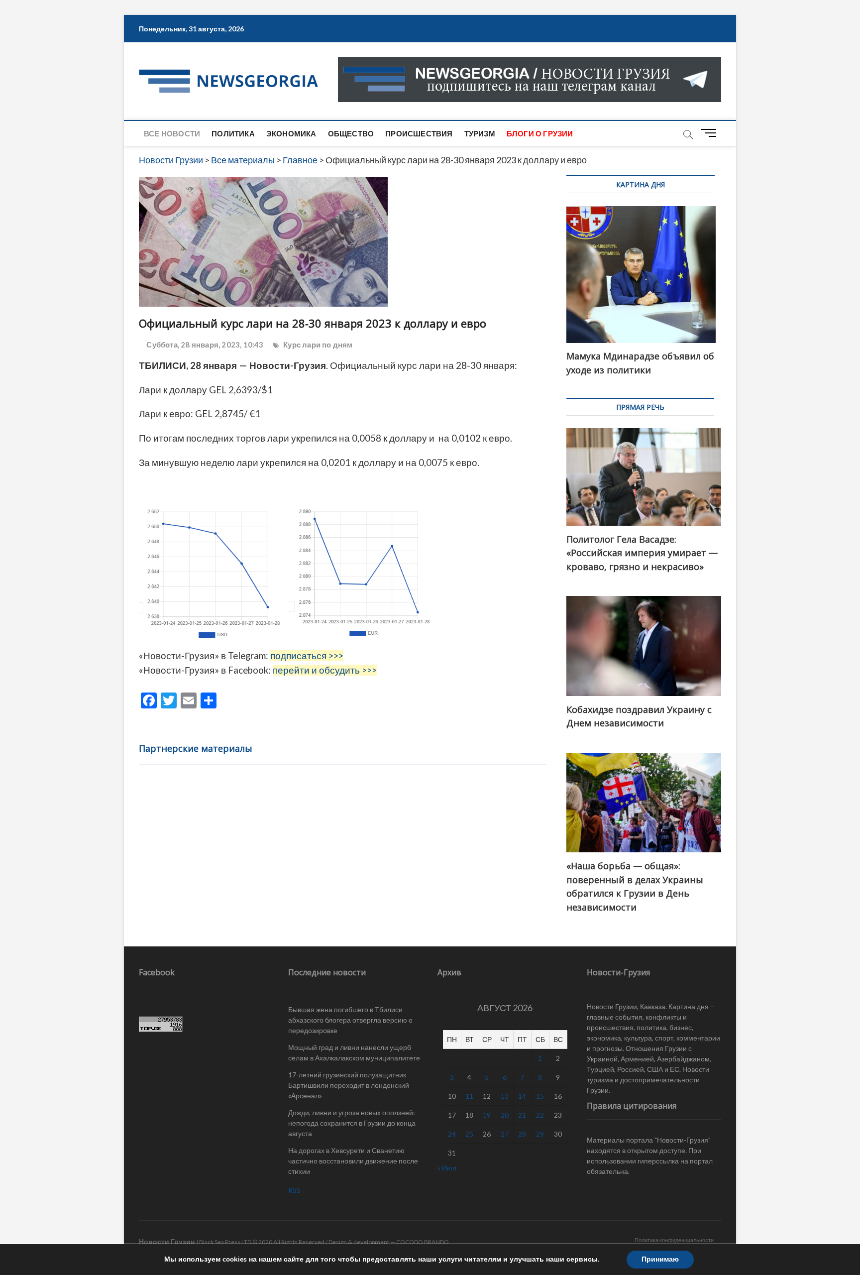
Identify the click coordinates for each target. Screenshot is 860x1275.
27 (505, 1134)
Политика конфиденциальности (674, 1240)
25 (469, 1134)
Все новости (172, 133)
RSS (294, 1190)
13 (505, 1096)
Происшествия (418, 133)
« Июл (446, 1167)
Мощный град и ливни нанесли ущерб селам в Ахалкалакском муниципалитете (354, 1052)
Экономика (291, 133)
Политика (233, 133)
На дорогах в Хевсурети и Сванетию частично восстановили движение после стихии (353, 1160)
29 (540, 1134)
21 (522, 1115)
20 (505, 1115)
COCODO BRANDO (422, 1242)
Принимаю (660, 1259)
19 (487, 1115)
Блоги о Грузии (540, 133)
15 (540, 1096)
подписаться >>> (306, 655)
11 (469, 1096)
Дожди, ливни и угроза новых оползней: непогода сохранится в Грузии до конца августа (352, 1123)
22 (540, 1115)
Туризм (479, 133)
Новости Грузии (167, 1241)
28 (522, 1134)
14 (522, 1096)
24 (452, 1134)
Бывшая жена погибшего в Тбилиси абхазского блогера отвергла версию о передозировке (350, 1020)
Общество (351, 133)
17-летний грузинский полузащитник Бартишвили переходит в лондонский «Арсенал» (348, 1085)
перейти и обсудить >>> (325, 670)
